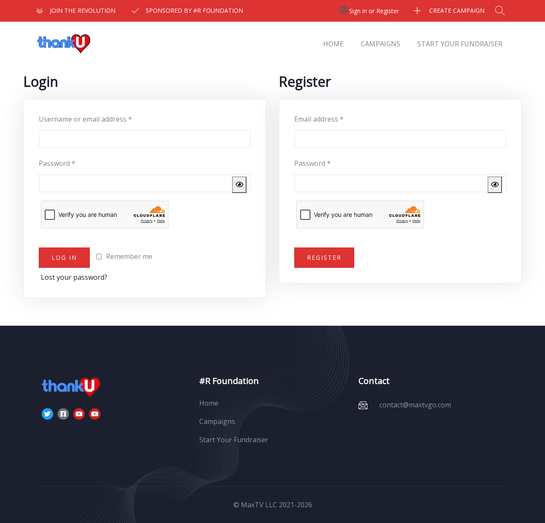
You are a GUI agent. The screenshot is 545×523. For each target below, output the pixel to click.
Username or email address (99, 118)
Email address (333, 118)
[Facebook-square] (63, 414)
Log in (64, 257)
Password (71, 162)
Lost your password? (74, 277)
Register (324, 257)
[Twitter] (47, 414)
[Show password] (239, 184)
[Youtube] (79, 414)
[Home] (65, 44)
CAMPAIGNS (380, 43)
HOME (333, 43)
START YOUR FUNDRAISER (459, 43)
